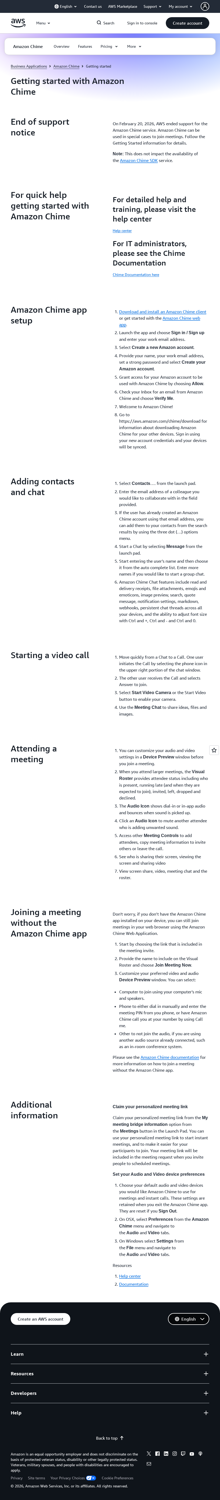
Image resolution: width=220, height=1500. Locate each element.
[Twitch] (183, 1454)
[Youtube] (192, 1454)
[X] (149, 1454)
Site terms (36, 1478)
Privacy (17, 1478)
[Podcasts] (200, 1454)
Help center (122, 230)
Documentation (133, 1284)
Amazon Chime (66, 66)
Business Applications (29, 66)
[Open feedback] (214, 750)
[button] (187, 23)
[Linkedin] (166, 1454)
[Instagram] (175, 1454)
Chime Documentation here (136, 274)
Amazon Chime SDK (139, 160)
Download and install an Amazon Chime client (162, 311)
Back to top (107, 1438)
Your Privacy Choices (67, 1478)
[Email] (149, 1465)
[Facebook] (157, 1454)
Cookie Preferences (117, 1478)
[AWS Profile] (205, 6)
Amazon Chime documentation (170, 1057)
